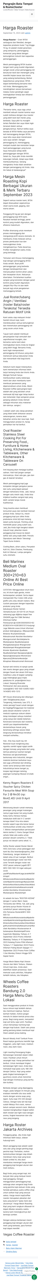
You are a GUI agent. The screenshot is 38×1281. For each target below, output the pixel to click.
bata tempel (11, 1242)
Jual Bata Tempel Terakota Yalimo (19, 1275)
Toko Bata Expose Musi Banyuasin (22, 1270)
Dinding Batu (11, 1251)
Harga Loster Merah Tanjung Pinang (19, 1273)
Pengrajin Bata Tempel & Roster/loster (18, 5)
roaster (15, 1245)
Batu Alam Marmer (14, 1248)
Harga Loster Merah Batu (14, 1263)
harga (8, 1245)
